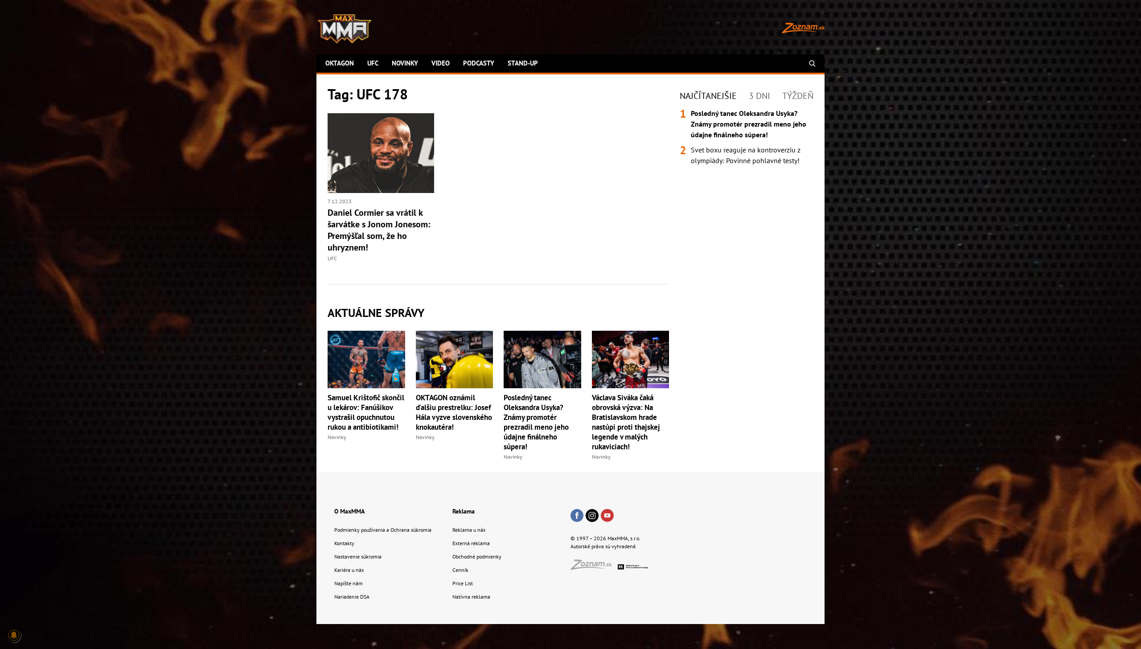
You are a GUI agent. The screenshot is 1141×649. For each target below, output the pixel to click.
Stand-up (523, 63)
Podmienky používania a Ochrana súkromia (382, 529)
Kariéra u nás (349, 570)
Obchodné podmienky (476, 556)
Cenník (460, 570)
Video (440, 63)
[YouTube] (607, 516)
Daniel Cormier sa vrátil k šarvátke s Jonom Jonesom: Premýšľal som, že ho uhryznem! (379, 230)
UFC (372, 63)
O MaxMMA (349, 511)
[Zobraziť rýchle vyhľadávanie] (812, 63)
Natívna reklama (471, 596)
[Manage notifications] (14, 635)
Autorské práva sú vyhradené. (603, 546)
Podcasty (478, 63)
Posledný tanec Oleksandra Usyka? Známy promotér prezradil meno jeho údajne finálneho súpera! (536, 422)
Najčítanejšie (708, 96)
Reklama (463, 511)
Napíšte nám (348, 583)
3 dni (759, 96)
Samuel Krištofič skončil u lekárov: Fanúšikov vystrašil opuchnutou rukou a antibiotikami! (366, 412)
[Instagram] (592, 516)
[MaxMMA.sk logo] (344, 29)
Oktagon (339, 63)
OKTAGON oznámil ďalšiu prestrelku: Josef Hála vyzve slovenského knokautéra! (454, 412)
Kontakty (344, 543)
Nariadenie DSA (351, 596)
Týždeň (797, 96)
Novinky (405, 63)
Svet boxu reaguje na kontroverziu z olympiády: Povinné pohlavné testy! (745, 155)
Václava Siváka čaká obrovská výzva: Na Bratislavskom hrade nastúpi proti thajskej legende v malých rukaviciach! (626, 422)
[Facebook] (576, 516)
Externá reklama (471, 543)
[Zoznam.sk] (594, 567)
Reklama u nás (468, 529)
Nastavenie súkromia (358, 556)
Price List (462, 583)
